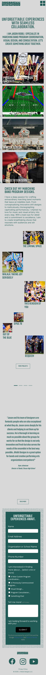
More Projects (23, 366)
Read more (23, 501)
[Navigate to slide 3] (25, 385)
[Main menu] (42, 3)
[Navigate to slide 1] (15, 385)
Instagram (23, 658)
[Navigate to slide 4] (30, 385)
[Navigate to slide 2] (20, 385)
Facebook (12, 658)
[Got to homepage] (12, 3)
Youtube (34, 658)
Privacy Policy (23, 669)
